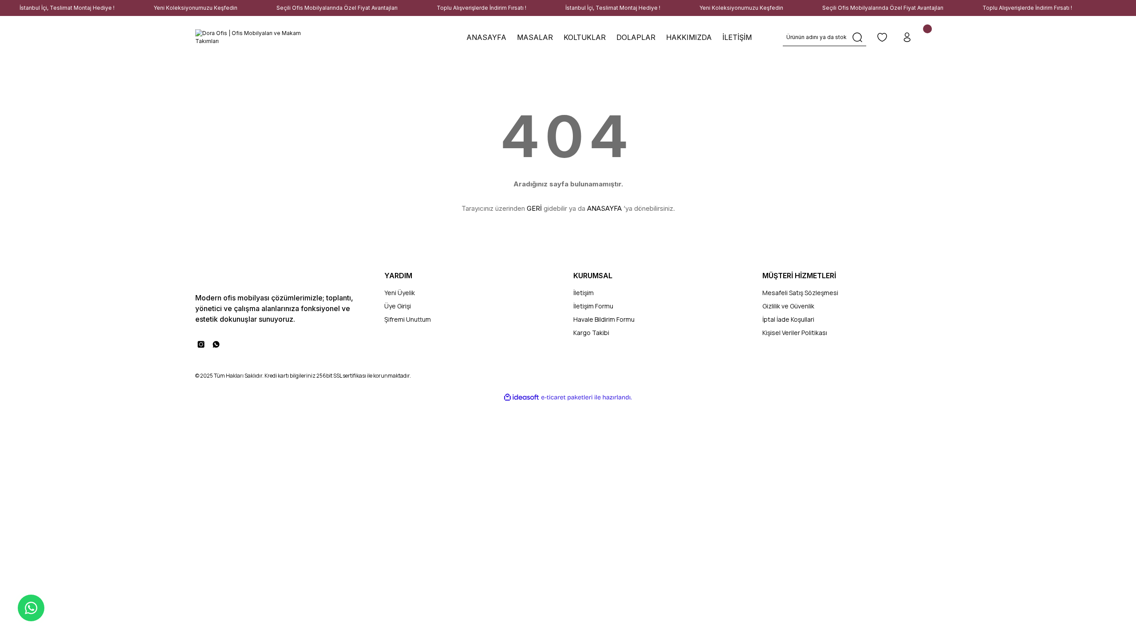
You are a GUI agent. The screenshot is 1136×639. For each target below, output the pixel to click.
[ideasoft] (521, 397)
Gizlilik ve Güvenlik (788, 306)
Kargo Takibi (591, 332)
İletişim (583, 292)
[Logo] (253, 37)
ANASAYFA (604, 208)
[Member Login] (907, 37)
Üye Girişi (397, 306)
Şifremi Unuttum (407, 319)
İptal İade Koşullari (788, 319)
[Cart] (932, 37)
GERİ (534, 208)
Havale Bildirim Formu (604, 319)
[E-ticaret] (567, 398)
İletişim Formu (593, 306)
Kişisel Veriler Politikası (794, 332)
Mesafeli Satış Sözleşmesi (800, 292)
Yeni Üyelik (399, 292)
